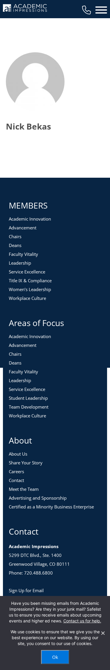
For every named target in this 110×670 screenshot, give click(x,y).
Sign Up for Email (26, 590)
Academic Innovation (30, 219)
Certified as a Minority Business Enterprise (51, 507)
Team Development (28, 407)
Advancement (22, 228)
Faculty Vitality (23, 254)
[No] (103, 633)
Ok (55, 657)
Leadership (20, 263)
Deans (15, 245)
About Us (18, 454)
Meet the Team (24, 489)
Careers (16, 471)
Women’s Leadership (30, 289)
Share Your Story (26, 463)
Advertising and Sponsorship (38, 498)
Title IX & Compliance (30, 280)
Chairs (15, 236)
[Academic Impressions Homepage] (25, 8)
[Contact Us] (86, 10)
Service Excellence (27, 272)
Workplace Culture (27, 298)
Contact (16, 480)
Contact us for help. (82, 620)
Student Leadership (28, 398)
